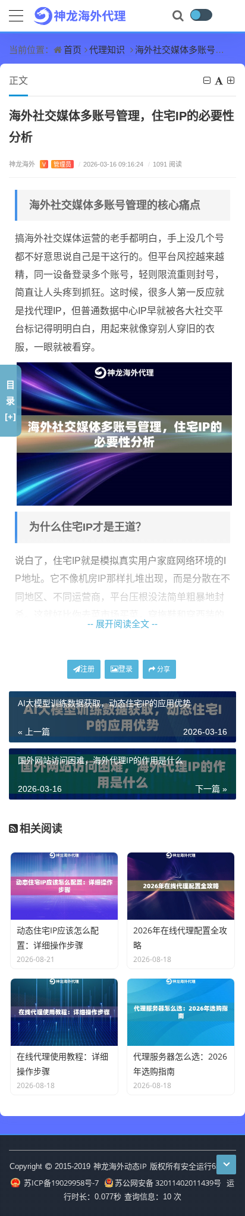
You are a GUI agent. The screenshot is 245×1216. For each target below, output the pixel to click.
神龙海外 (40, 163)
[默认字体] (220, 80)
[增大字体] (231, 80)
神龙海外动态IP (120, 1166)
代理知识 (107, 49)
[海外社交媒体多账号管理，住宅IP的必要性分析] (124, 433)
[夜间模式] (201, 15)
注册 (87, 669)
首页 (72, 49)
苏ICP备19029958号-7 (60, 1182)
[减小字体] (207, 80)
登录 (125, 669)
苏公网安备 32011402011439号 (168, 1182)
